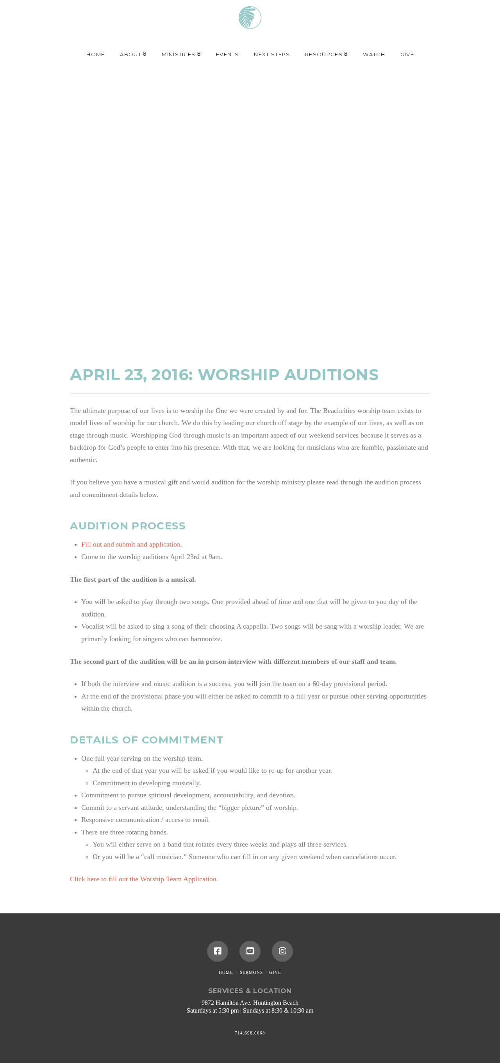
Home (226, 972)
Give (275, 972)
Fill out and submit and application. (131, 544)
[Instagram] (282, 951)
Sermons (251, 972)
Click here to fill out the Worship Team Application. (144, 879)
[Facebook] (217, 951)
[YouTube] (250, 951)
